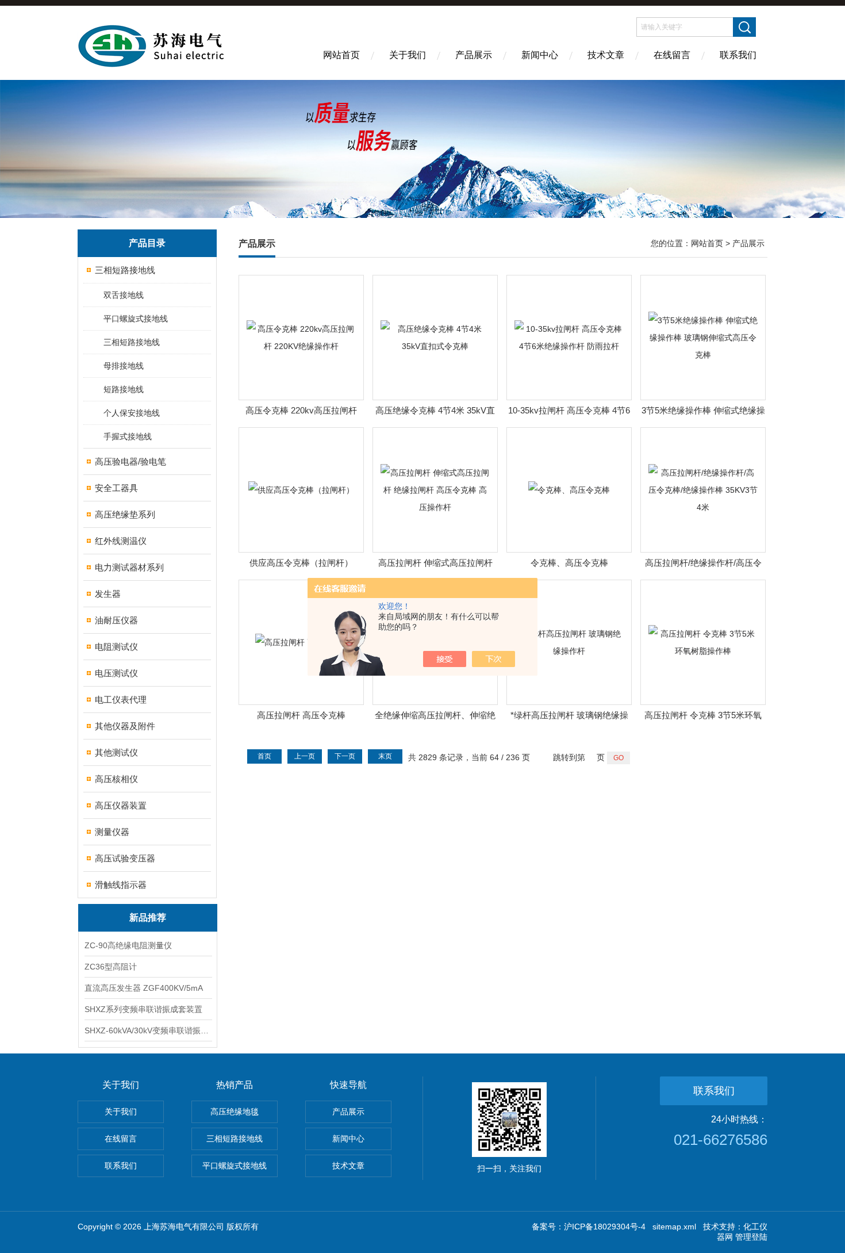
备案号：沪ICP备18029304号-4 (589, 1226)
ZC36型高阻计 (110, 966)
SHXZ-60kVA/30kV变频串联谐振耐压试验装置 (147, 1030)
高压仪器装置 (121, 805)
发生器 (108, 594)
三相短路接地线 (125, 270)
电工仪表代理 (121, 699)
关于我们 (407, 55)
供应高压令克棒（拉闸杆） (301, 563)
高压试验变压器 (125, 858)
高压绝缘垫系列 (125, 514)
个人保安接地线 (131, 412)
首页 (264, 756)
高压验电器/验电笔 (130, 461)
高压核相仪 (116, 779)
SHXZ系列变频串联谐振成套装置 (143, 1009)
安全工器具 (116, 488)
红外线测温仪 (121, 541)
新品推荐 (147, 917)
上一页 (304, 756)
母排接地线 (123, 365)
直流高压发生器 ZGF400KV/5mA (143, 988)
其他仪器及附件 (125, 726)
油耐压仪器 (116, 620)
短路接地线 (123, 389)
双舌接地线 (123, 295)
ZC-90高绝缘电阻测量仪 (128, 945)
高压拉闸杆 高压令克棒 (301, 715)
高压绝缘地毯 (234, 1111)
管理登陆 (751, 1236)
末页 (385, 756)
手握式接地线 (127, 436)
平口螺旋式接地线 (135, 318)
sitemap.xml (674, 1226)
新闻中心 (539, 55)
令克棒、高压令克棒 (569, 563)
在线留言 (672, 55)
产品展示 (473, 55)
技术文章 (605, 55)
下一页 (345, 756)
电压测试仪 (116, 673)
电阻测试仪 (116, 647)
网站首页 (341, 55)
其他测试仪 (116, 752)
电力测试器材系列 (129, 567)
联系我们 (738, 55)
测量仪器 (112, 832)
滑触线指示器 (121, 885)
